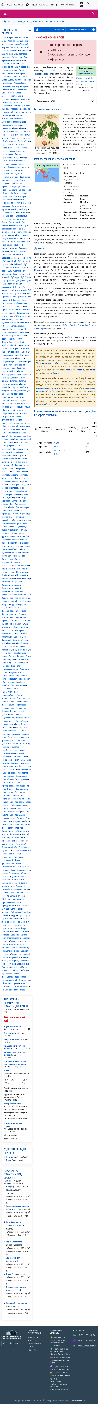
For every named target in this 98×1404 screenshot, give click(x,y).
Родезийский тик (8, 717)
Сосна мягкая (20, 792)
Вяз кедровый (21, 215)
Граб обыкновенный (10, 244)
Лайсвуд (5, 504)
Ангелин (19, 92)
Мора (27, 594)
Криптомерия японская (11, 494)
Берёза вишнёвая (9, 141)
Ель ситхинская (16, 306)
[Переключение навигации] (5, 14)
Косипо (11, 478)
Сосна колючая (7, 782)
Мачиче (12, 572)
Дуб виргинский (17, 267)
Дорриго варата (24, 257)
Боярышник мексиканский (17, 167)
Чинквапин (6, 931)
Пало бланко (23, 662)
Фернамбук (6, 889)
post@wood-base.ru (65, 4)
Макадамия (12, 542)
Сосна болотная (9, 769)
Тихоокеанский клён (9, 847)
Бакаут (16, 128)
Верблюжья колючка (19, 193)
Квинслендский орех (15, 393)
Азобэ (9, 47)
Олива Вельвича (14, 617)
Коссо (17, 478)
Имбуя (19, 338)
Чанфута (13, 915)
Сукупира (20, 818)
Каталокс (13, 380)
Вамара (22, 189)
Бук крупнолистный (20, 186)
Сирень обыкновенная (10, 759)
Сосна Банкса (7, 766)
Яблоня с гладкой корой (11, 970)
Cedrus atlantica (69, 325)
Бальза (4, 131)
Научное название (12, 1026)
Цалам (13, 908)
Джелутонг (14, 251)
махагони (52, 394)
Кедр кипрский (16, 400)
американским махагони (48, 388)
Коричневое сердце (19, 471)
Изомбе (12, 338)
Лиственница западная (22, 520)
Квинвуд (14, 390)
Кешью (27, 406)
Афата (26, 112)
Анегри (14, 95)
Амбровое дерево (9, 89)
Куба (3, 497)
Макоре (28, 546)
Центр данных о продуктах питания (60, 1367)
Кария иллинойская (9, 371)
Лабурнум (23, 500)
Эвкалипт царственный (12, 957)
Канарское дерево (9, 361)
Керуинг (20, 406)
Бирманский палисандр (11, 157)
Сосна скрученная (20, 805)
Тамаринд (16, 821)
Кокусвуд (21, 455)
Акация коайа (17, 57)
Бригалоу (23, 180)
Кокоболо (18, 452)
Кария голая (21, 368)
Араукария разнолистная (12, 102)
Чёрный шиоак (19, 925)
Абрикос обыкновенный (17, 37)
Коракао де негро (9, 468)
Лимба (11, 507)
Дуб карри (15, 277)
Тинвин (14, 840)
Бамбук (11, 131)
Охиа (3, 643)
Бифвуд (24, 157)
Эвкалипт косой (9, 944)
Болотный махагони (9, 164)
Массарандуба (7, 559)
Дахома (5, 251)
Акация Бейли (24, 50)
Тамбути (25, 821)
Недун (19, 604)
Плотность (9, 1033)
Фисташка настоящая (20, 889)
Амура (56, 442)
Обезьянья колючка (9, 614)
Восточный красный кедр (17, 209)
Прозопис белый (8, 708)
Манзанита (15, 552)
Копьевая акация (21, 465)
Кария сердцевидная (10, 377)
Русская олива (7, 727)
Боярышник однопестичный (12, 170)
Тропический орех (18, 870)
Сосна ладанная (22, 785)
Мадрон (15, 539)
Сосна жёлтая (21, 776)
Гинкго (19, 232)
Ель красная (6, 303)
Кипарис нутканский (10, 426)
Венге (29, 189)
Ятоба (22, 989)
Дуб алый (21, 261)
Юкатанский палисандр (11, 967)
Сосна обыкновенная (10, 795)
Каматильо (24, 355)
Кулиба (16, 497)
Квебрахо (14, 387)
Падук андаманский (17, 649)
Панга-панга (24, 669)
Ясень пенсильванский (10, 989)
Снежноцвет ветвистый (20, 763)
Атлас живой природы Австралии (60, 1374)
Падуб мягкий (22, 643)
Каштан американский (10, 384)
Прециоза (11, 704)
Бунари (4, 189)
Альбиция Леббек (15, 79)
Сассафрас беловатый (20, 734)
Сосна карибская (21, 779)
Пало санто (15, 665)
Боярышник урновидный (11, 173)
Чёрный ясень (7, 928)
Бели (21, 134)
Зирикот (5, 329)
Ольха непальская (21, 627)
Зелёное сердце (17, 325)
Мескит (12, 575)
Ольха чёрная (18, 630)
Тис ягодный (21, 844)
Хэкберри (5, 908)
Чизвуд (23, 928)
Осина (27, 640)
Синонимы (46, 101)
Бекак (56, 446)
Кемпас (14, 403)
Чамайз (5, 915)
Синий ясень (16, 756)
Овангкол (22, 614)
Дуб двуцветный (14, 270)
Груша (22, 244)
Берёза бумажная (23, 138)
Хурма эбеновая (22, 905)
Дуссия (24, 300)
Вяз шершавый (14, 222)
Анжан (20, 95)
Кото (23, 478)
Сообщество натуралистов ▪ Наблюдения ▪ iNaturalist (58, 1341)
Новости (32, 1350)
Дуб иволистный (19, 274)
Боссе (4, 167)
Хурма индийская (8, 902)
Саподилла (6, 734)
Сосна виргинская (9, 772)
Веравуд (6, 193)
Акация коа (6, 57)
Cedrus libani (83, 325)
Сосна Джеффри (8, 776)
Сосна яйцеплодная (17, 814)
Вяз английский (23, 212)
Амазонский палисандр (10, 86)
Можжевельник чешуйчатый (12, 591)
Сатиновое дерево (15, 737)
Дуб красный (8, 280)
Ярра (17, 976)
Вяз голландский (8, 215)
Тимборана (6, 840)
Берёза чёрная (7, 154)
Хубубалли (6, 899)
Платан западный (23, 698)
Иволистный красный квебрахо (14, 335)
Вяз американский (8, 212)
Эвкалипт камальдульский (20, 941)
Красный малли (7, 491)
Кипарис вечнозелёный (10, 413)
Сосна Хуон (7, 811)
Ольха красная (15, 623)
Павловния (11, 643)
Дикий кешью (18, 254)
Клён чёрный (18, 449)
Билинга (18, 154)
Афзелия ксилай (8, 115)
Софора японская (8, 818)
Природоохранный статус (13, 1124)
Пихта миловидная (18, 685)
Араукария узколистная (11, 105)
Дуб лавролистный (10, 283)
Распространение (12, 1103)
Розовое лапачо (22, 717)
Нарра (12, 604)
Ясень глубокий (25, 980)
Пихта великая (24, 678)
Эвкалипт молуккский (11, 950)
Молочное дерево (9, 594)
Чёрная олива (15, 918)
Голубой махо (21, 235)
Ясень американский (9, 980)
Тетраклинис (15, 834)
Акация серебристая (22, 66)
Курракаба (6, 500)
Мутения (26, 601)
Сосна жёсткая (7, 779)
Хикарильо (15, 892)
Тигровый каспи (13, 837)
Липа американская (10, 510)
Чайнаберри (16, 912)
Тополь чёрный (21, 866)
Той (9, 850)
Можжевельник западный (11, 585)
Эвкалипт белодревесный (12, 938)
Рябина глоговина (21, 727)
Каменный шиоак (8, 358)
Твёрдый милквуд (8, 831)
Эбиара (24, 934)
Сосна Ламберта (8, 789)
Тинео (21, 840)
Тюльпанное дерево (9, 883)
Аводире (11, 40)
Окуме (4, 617)
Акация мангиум (18, 60)
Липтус (15, 513)
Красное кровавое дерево (19, 484)
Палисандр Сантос (23, 659)
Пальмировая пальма (10, 669)
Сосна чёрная (18, 811)
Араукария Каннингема (21, 99)
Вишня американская (10, 199)
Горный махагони (8, 241)
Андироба (5, 95)
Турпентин (15, 876)
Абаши (4, 37)
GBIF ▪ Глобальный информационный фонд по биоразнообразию (59, 1384)
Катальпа (23, 380)
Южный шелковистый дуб (19, 963)
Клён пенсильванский (22, 439)
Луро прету (21, 526)
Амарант (24, 86)
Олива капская (18, 620)
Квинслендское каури (10, 397)
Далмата (22, 248)
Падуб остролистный (10, 646)
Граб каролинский (23, 241)
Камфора (19, 358)
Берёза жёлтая (24, 141)
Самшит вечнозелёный (10, 730)
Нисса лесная (14, 607)
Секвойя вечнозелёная (11, 746)
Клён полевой (8, 442)
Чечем (16, 928)
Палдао (12, 656)
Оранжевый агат (8, 633)
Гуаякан (14, 248)
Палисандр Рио (9, 659)
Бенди (12, 138)
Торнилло (5, 870)
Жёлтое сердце (8, 316)
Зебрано (6, 325)
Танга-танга (6, 824)
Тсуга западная (14, 873)
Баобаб (19, 131)
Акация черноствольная (11, 76)
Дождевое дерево (9, 257)
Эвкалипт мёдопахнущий (20, 947)
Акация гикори (7, 53)
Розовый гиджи (22, 721)
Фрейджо (5, 892)
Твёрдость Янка (11, 1039)
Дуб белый (18, 264)
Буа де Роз (6, 183)
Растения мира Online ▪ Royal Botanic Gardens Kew (60, 1351)
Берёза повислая (20, 147)
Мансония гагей (19, 555)
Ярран (23, 976)
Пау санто (14, 672)
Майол (4, 542)
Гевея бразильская (9, 228)
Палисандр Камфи (24, 656)
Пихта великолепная (11, 682)
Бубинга (15, 183)
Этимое (4, 963)
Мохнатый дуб (7, 598)
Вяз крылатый (18, 219)
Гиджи (13, 232)
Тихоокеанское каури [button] (76, 29)
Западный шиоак (24, 322)
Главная (10, 21)
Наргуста (5, 604)
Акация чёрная (19, 73)
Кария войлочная (8, 368)
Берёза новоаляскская (10, 144)
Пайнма (4, 656)
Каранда (21, 361)
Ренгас (18, 714)
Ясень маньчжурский (11, 983)
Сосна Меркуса (7, 792)
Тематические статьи (34, 1345)
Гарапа (26, 225)
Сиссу (23, 759)
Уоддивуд (20, 886)
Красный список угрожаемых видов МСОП (60, 1360)
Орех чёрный (18, 640)
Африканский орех (16, 118)
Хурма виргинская (18, 899)
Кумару (23, 497)
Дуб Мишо (17, 287)
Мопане (20, 594)
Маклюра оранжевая (15, 546)
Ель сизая (5, 306)
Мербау (4, 575)
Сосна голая (23, 772)
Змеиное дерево (16, 329)
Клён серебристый (9, 445)
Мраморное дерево (22, 598)
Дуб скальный (19, 293)
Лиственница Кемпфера (12, 523)
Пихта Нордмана (8, 688)
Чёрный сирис (7, 925)
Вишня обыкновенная (16, 1303)
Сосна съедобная (23, 808)
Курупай (15, 500)
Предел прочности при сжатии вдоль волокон (15, 1062)
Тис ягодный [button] (58, 29)
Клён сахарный (21, 442)
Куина (9, 497)
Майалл (22, 539)
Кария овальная (23, 374)
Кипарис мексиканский (21, 423)
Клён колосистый (14, 432)
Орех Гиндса (21, 633)
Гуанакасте (6, 248)
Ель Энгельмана (15, 309)
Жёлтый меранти (22, 316)
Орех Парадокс (20, 636)
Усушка (7, 1070)
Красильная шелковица (10, 481)
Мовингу (26, 578)
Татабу (10, 827)
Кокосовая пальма (9, 455)
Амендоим (22, 89)
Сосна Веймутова (24, 769)
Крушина (24, 494)
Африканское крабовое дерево (14, 121)
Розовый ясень (21, 724)
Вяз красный (6, 219)
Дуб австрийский (9, 261)
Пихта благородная (9, 678)
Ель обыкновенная (20, 303)
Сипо (25, 756)
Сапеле (23, 730)
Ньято (23, 610)
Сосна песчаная (18, 798)
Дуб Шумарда (14, 300)
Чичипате (5, 934)
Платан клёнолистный (11, 701)
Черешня (5, 918)
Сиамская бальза (8, 753)
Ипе (21, 345)
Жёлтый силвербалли (10, 319)
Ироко (16, 348)
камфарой (41, 328)
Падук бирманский (20, 653)
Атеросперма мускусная (20, 108)
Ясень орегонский (21, 986)
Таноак (15, 824)
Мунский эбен (16, 601)
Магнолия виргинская (10, 529)
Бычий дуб (13, 189)
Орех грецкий (7, 636)
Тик (22, 837)
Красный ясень (21, 491)
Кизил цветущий (9, 410)
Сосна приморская (17, 801)
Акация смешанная (10, 70)
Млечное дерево (8, 578)
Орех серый (6, 640)
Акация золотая (20, 53)
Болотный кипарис (16, 160)
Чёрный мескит (23, 921)
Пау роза (5, 672)
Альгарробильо (20, 83)
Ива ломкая (12, 332)
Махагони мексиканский (11, 568)
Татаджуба (18, 827)
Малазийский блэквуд (11, 549)
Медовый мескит (22, 572)
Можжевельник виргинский (12, 581)
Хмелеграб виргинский (16, 895)
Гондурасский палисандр (11, 238)
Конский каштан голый (10, 458)
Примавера (21, 704)
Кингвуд (20, 410)
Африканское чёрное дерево (13, 125)
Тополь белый (8, 853)
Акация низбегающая (10, 63)
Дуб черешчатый (19, 296)
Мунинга (6, 601)
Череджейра (23, 915)
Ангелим (11, 92)
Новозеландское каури (10, 610)
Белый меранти (13, 1222)
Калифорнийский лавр (10, 355)
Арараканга (6, 99)
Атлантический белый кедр (12, 112)
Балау (22, 128)
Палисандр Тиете (9, 662)
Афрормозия (6, 128)
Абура (4, 40)
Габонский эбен (16, 225)
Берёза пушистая (8, 151)
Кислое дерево (16, 429)
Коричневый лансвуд (10, 474)
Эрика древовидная (21, 960)
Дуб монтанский (19, 290)
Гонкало (25, 238)
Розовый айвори (8, 721)
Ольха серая (6, 630)
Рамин (11, 714)
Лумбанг (12, 526)
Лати (11, 504)
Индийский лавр (8, 342)
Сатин (4, 737)
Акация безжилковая (9, 50)
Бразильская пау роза (10, 177)
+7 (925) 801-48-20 (14, 4)
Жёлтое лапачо (23, 313)
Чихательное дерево (19, 931)
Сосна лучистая (22, 789)
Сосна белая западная (22, 766)
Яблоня (24, 967)
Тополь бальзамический (21, 850)
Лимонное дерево (23, 507)
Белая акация (13, 134)
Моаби (19, 578)
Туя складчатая (17, 879)
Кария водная (19, 364)
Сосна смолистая (8, 808)
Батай (26, 131)
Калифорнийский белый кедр (18, 351)
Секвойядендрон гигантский (13, 750)
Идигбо (4, 338)
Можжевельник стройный (11, 588)
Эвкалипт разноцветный (20, 954)
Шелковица (15, 934)
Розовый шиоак (8, 724)
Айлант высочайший (21, 47)
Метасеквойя (21, 575)
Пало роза (6, 665)
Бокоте (4, 160)
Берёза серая (21, 151)
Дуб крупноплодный (23, 280)
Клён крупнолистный (18, 436)
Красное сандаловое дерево (13, 487)
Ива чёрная (23, 332)
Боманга (22, 164)
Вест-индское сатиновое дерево (14, 196)
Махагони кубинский (21, 565)
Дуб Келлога (26, 277)
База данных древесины (34, 1338)
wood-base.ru (78, 1400)
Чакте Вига (26, 912)
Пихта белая (21, 675)
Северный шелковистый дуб (20, 743)
